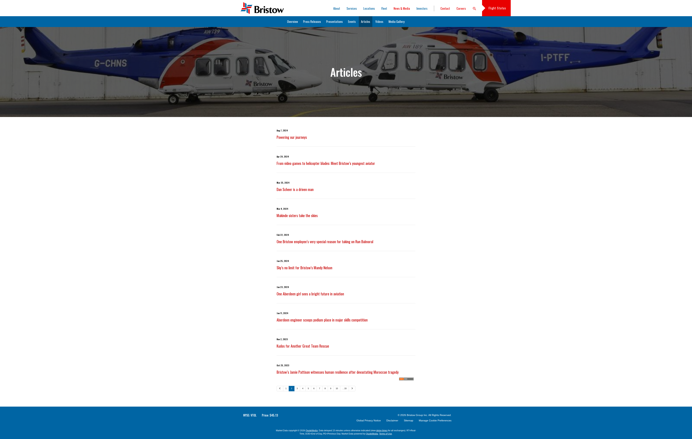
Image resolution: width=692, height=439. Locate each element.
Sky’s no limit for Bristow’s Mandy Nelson (304, 267)
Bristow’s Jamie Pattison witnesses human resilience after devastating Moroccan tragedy (338, 372)
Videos (379, 21)
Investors (421, 8)
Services (352, 8)
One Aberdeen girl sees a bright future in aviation (310, 293)
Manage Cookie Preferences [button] (435, 420)
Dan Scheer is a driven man (295, 189)
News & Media (402, 8)
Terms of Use (385, 434)
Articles (365, 21)
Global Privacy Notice (368, 420)
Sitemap (408, 420)
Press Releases (312, 21)
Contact (445, 8)
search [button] (474, 8)
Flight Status (497, 8)
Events (352, 21)
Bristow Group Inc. (417, 415)
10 (337, 388)
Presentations (334, 21)
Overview (292, 21)
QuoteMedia (312, 430)
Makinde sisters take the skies (297, 215)
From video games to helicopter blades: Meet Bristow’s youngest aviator (326, 163)
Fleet (384, 8)
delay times (381, 430)
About (336, 8)
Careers (461, 8)
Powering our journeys (292, 137)
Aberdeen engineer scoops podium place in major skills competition (322, 320)
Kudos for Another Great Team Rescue (303, 346)
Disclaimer (392, 420)
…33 (344, 388)
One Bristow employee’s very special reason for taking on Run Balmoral (325, 241)
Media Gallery (397, 21)
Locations (369, 8)
